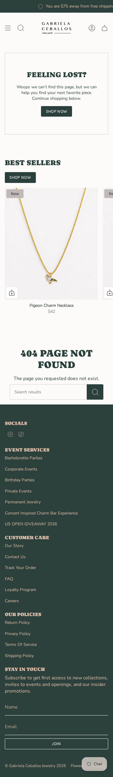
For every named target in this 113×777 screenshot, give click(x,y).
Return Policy (17, 622)
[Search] (95, 392)
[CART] (104, 28)
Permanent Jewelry (23, 502)
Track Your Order (20, 568)
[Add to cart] (11, 292)
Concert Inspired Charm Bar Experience (41, 513)
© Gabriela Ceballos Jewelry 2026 (35, 766)
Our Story (14, 546)
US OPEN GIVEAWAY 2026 (31, 524)
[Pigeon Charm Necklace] (51, 244)
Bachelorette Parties (23, 458)
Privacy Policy (17, 634)
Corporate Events (21, 469)
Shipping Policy (19, 656)
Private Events (18, 491)
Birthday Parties (20, 480)
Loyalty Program (20, 590)
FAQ (9, 579)
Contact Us (15, 557)
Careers (12, 601)
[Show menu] (8, 28)
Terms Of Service (21, 644)
